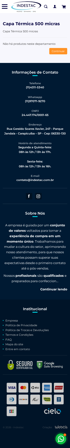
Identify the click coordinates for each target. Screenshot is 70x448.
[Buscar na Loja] (45, 6)
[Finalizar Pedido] (63, 6)
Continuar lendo (53, 289)
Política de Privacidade (21, 325)
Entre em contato (17, 349)
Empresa (11, 320)
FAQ (8, 339)
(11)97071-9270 (35, 101)
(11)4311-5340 (35, 87)
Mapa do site (14, 344)
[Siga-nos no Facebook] (29, 196)
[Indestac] (26, 6)
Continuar (58, 51)
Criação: (47, 427)
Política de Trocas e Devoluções (27, 330)
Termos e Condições (19, 335)
